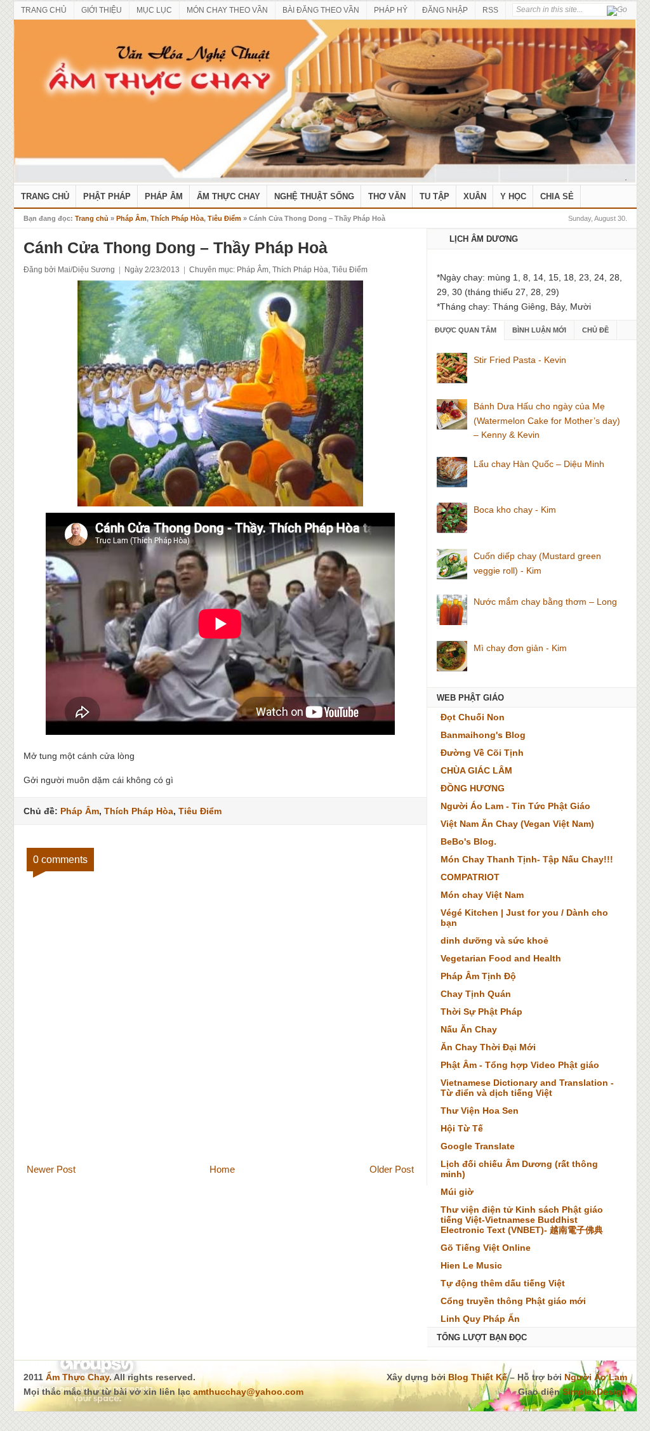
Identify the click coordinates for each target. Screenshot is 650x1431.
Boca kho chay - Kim (515, 509)
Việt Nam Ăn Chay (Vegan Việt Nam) (517, 824)
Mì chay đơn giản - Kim (520, 648)
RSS (490, 10)
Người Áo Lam (595, 1377)
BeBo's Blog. (468, 841)
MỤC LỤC (154, 10)
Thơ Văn (387, 196)
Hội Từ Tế (462, 1128)
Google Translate (478, 1146)
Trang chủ (92, 218)
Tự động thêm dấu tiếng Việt (503, 1283)
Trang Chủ (45, 196)
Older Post (391, 1169)
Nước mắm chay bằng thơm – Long (545, 602)
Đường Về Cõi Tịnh (482, 753)
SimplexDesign (594, 1392)
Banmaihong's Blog (483, 735)
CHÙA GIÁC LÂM (476, 770)
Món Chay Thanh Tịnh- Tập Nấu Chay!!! (527, 859)
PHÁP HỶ (391, 10)
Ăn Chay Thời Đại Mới (488, 1047)
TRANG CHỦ (44, 10)
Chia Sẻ (557, 196)
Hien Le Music (471, 1265)
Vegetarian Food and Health (501, 958)
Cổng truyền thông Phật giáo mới (513, 1301)
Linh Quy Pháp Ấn (480, 1319)
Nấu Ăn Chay (469, 1029)
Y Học (513, 196)
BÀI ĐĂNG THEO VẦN (320, 10)
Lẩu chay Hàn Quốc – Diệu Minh (539, 464)
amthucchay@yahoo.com (248, 1392)
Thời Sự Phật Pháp (481, 1011)
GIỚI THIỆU (101, 10)
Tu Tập (434, 196)
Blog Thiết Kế (477, 1377)
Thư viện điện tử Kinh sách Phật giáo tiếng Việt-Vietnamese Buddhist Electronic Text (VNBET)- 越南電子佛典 (522, 1219)
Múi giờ (457, 1192)
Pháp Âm (164, 196)
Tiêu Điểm (224, 218)
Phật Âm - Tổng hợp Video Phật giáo (520, 1065)
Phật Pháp (107, 196)
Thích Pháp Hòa (177, 218)
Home (222, 1169)
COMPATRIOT (470, 877)
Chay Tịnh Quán (476, 994)
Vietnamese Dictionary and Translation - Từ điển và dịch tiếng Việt (527, 1088)
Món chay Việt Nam (482, 895)
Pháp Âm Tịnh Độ (478, 976)
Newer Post (51, 1169)
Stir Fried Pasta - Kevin (520, 360)
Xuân (474, 196)
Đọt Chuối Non (473, 717)
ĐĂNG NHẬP (445, 10)
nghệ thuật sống (314, 196)
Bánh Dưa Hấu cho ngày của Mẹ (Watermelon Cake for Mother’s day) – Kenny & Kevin (547, 420)
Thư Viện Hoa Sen (480, 1110)
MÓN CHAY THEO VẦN (227, 10)
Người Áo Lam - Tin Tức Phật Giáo (515, 806)
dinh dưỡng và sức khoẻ (494, 940)
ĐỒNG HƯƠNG (473, 788)
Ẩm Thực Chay (228, 196)
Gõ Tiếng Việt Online (486, 1248)
